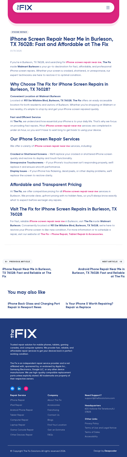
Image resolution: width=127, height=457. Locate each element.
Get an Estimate (56, 430)
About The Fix (54, 400)
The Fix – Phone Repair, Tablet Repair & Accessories (72, 234)
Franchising (53, 410)
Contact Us (53, 415)
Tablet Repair (17, 415)
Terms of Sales (92, 432)
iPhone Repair (19, 32)
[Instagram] (26, 388)
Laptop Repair (17, 425)
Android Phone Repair (21, 410)
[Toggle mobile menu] (108, 7)
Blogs (50, 420)
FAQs (50, 434)
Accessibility (91, 436)
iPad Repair (16, 405)
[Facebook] (12, 388)
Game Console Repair (21, 430)
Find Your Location (57, 425)
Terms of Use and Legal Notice (100, 427)
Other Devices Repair (21, 434)
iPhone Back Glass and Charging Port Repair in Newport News (34, 305)
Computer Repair (19, 420)
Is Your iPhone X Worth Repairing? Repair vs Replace (89, 305)
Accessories (54, 405)
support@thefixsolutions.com (100, 398)
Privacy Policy (92, 423)
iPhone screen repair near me (83, 62)
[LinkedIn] (19, 388)
